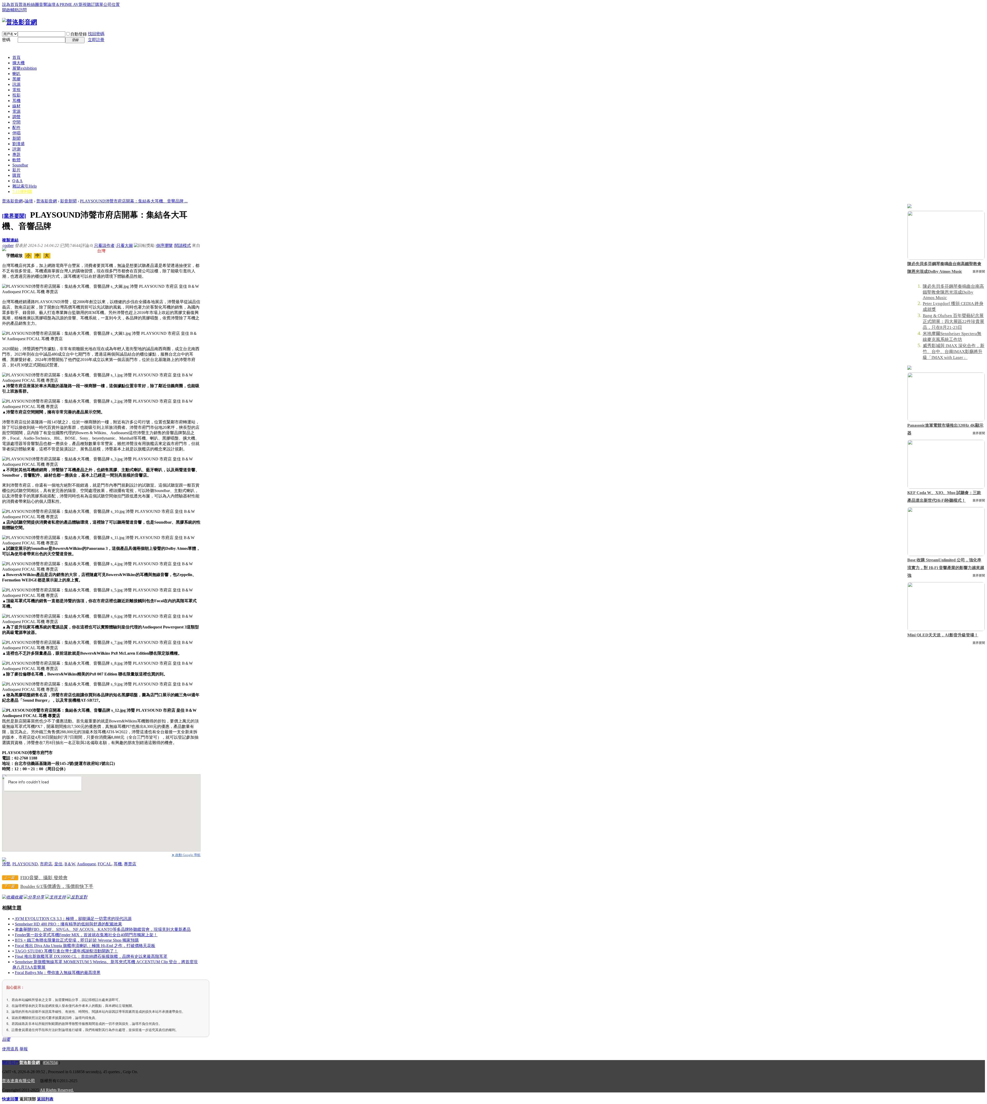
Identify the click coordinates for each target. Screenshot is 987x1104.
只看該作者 (104, 245)
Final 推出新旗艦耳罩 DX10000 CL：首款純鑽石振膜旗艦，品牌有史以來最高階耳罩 (91, 956)
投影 (16, 95)
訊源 (16, 84)
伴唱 (16, 133)
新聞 (16, 138)
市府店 (46, 864)
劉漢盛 (18, 144)
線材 (16, 106)
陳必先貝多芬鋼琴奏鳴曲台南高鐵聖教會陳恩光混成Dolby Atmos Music (944, 268)
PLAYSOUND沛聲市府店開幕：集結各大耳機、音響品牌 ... (134, 201)
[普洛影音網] (19, 22)
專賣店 (130, 864)
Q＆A (17, 181)
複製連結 (10, 240)
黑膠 (16, 79)
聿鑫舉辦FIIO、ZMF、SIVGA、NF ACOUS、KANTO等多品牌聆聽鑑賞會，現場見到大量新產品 (103, 929)
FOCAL (105, 864)
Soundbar (20, 165)
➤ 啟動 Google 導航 (186, 855)
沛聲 (6, 864)
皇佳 (58, 864)
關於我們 (10, 1062)
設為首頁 (10, 4)
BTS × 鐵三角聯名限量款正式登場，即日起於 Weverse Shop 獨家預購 (77, 940)
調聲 (16, 117)
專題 (16, 154)
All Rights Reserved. (57, 1090)
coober (8, 245)
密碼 (6, 40)
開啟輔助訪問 (14, 10)
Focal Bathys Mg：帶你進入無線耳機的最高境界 (57, 972)
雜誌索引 (24, 186)
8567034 (50, 1062)
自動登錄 (78, 34)
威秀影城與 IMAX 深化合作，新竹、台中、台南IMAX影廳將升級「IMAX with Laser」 (953, 351)
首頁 (16, 57)
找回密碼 (96, 34)
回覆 (6, 1039)
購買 (16, 175)
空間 (16, 122)
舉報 (24, 1049)
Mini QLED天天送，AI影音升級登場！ (942, 635)
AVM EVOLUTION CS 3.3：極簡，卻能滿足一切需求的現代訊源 (73, 918)
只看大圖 (124, 245)
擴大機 (18, 63)
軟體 (16, 160)
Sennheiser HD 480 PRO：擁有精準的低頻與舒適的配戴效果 (68, 924)
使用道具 (10, 1049)
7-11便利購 (22, 191)
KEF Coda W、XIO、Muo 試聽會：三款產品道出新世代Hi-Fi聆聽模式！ (944, 496)
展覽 (24, 68)
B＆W (70, 864)
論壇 (29, 201)
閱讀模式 (183, 245)
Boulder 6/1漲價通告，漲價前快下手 (56, 886)
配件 (16, 127)
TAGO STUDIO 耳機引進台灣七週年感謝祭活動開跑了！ (66, 951)
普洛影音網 (12, 201)
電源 (16, 111)
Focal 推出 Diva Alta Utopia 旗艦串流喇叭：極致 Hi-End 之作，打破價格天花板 (85, 945)
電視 (16, 90)
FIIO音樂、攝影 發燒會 (44, 877)
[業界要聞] (14, 216)
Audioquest (86, 864)
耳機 (16, 100)
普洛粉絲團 (29, 4)
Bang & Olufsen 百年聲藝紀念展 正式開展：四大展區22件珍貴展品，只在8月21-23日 (953, 321)
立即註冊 (96, 40)
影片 (16, 170)
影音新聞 (68, 201)
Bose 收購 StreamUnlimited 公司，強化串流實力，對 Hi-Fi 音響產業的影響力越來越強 (945, 568)
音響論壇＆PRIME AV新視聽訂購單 (71, 4)
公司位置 (111, 4)
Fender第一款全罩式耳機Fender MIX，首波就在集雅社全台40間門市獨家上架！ (86, 935)
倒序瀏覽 (164, 245)
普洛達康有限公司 (18, 1081)
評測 (16, 149)
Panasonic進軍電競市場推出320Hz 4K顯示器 (945, 429)
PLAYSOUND (25, 864)
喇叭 (16, 73)
